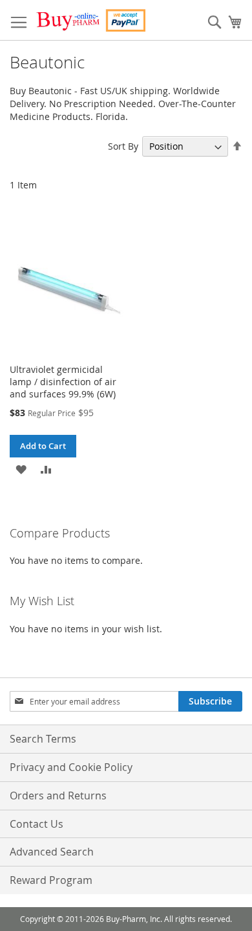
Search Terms (43, 739)
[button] (21, 468)
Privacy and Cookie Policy (71, 767)
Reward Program (51, 880)
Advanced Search (52, 852)
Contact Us (36, 824)
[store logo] (90, 20)
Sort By (123, 146)
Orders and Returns (58, 795)
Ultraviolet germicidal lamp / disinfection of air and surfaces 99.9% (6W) (63, 381)
